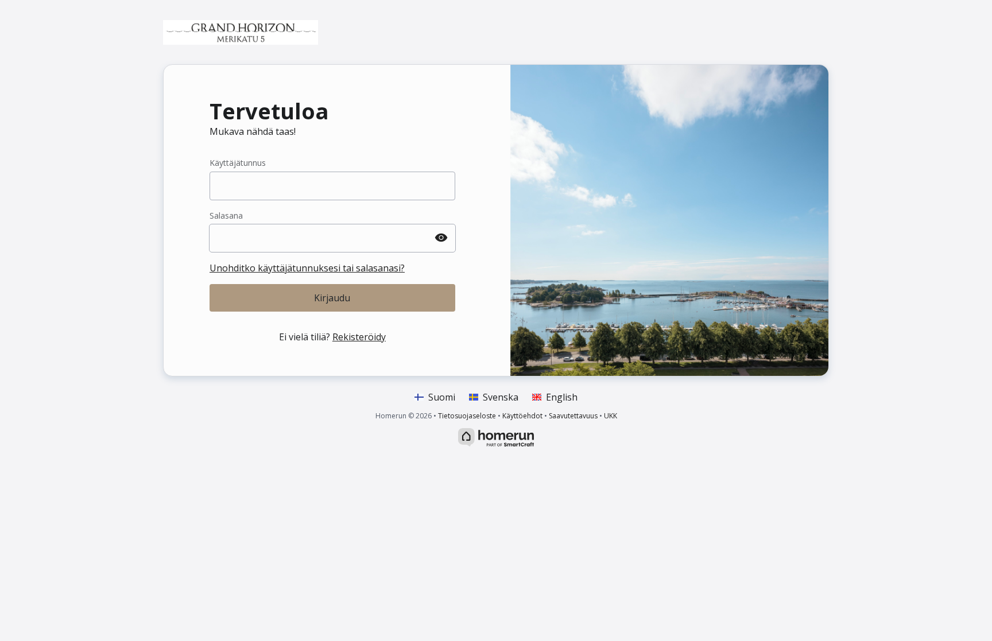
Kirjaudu (332, 298)
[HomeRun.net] (496, 436)
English (562, 397)
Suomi (441, 397)
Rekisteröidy (359, 337)
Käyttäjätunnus (238, 162)
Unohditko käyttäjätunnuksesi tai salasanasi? (307, 268)
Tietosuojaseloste (467, 416)
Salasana (226, 215)
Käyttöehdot (522, 416)
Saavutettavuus (573, 416)
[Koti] (240, 32)
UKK (610, 416)
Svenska (500, 397)
